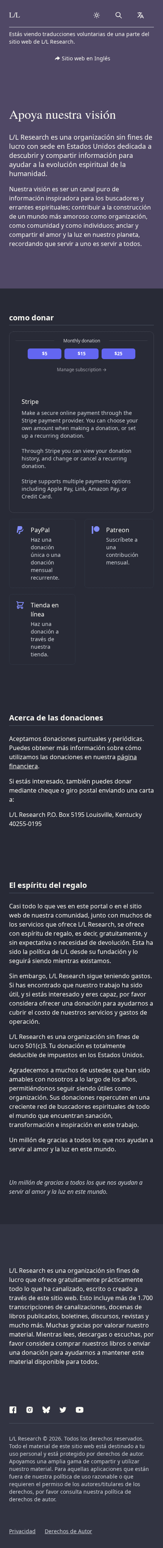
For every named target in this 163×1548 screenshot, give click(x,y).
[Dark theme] (96, 15)
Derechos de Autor (68, 1531)
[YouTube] (79, 1408)
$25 (118, 353)
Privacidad (22, 1531)
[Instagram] (29, 1408)
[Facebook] (13, 1408)
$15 (82, 353)
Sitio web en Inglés (86, 58)
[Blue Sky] (46, 1408)
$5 (44, 353)
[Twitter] (63, 1408)
